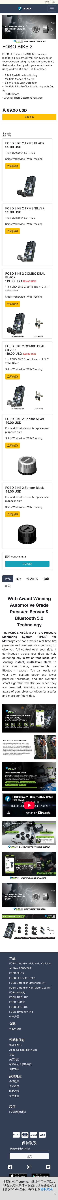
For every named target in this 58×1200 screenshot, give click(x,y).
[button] (6, 29)
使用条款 (14, 1095)
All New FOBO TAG (20, 968)
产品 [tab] (8, 579)
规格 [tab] (18, 579)
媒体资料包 (15, 1044)
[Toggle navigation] (51, 8)
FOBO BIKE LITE (18, 1006)
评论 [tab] (8, 586)
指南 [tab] (46, 579)
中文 (47, 1)
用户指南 (14, 1069)
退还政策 (14, 1086)
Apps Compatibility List (23, 1049)
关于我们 (14, 1059)
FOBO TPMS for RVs (21, 1011)
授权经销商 (15, 1028)
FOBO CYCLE (17, 1002)
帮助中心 (14, 1064)
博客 (11, 1054)
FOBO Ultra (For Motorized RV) (27, 982)
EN (53, 1)
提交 (29, 1156)
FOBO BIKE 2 (16, 973)
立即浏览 (27, 563)
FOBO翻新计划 (17, 1111)
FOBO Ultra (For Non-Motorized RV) (30, 987)
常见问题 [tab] (32, 579)
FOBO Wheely (17, 992)
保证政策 (14, 1081)
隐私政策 (47, 1189)
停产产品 (14, 1016)
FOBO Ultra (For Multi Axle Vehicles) (30, 963)
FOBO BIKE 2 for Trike (22, 977)
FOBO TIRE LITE (18, 997)
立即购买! (12, 166)
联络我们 (27, 1064)
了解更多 (29, 117)
